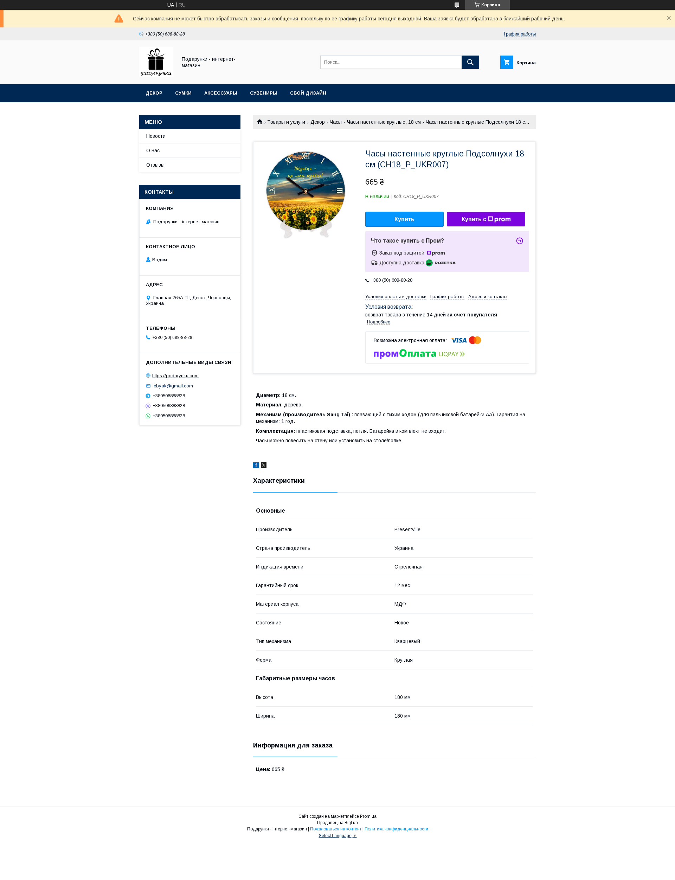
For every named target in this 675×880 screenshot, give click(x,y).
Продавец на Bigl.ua (337, 822)
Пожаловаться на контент (335, 829)
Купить (404, 219)
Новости (156, 136)
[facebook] (256, 466)
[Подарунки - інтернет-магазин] (156, 75)
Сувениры (263, 93)
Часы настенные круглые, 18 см (384, 122)
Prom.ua (368, 816)
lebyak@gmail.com (173, 385)
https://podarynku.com (175, 375)
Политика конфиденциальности (396, 829)
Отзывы (155, 165)
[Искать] (470, 62)
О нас (153, 150)
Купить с (474, 219)
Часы (336, 122)
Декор (154, 93)
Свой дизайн (308, 93)
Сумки (183, 93)
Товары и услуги (286, 122)
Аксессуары (220, 93)
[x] (263, 466)
